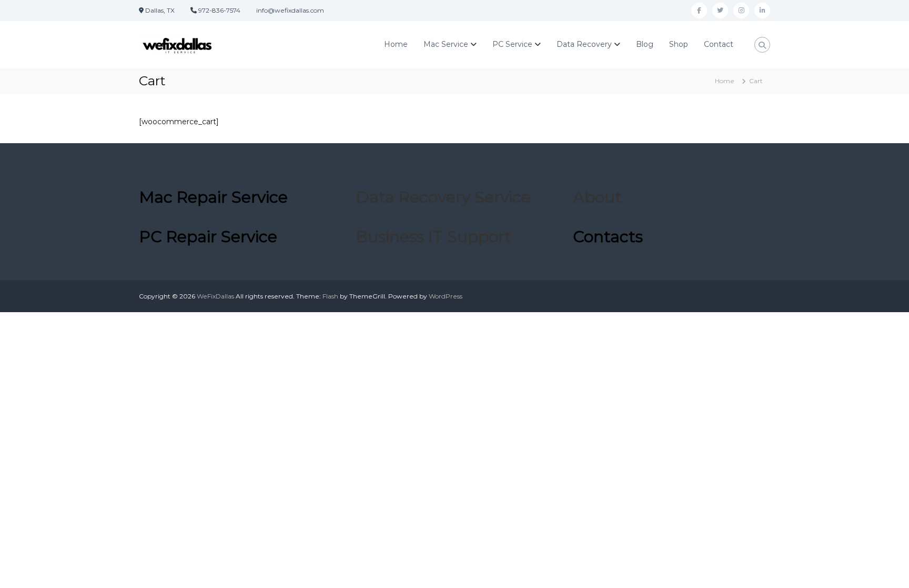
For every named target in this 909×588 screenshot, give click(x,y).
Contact (718, 44)
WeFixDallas (215, 296)
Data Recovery (584, 44)
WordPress (445, 296)
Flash (330, 296)
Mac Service (445, 44)
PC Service (512, 44)
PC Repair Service (208, 236)
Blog (644, 44)
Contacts (608, 236)
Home (396, 44)
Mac (213, 197)
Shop (678, 44)
